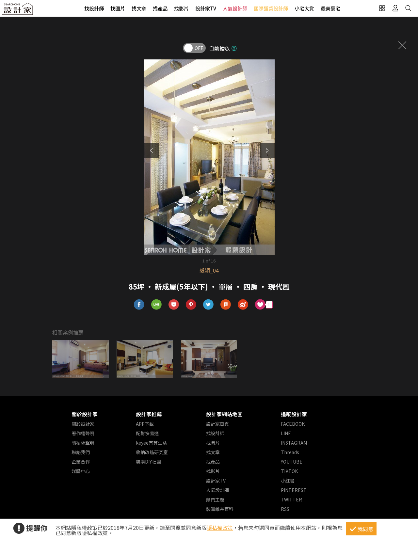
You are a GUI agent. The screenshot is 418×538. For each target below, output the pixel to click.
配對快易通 (147, 433)
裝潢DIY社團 (148, 461)
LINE (286, 433)
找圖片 (117, 8)
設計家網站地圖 (224, 414)
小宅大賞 (304, 8)
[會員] (395, 8)
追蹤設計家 (294, 414)
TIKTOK (289, 471)
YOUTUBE (291, 461)
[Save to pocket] (174, 304)
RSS (285, 509)
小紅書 (288, 480)
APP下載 (145, 423)
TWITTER (291, 499)
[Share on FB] (139, 304)
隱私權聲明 (83, 442)
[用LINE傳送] (156, 304)
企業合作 (81, 461)
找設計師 (94, 8)
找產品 (160, 8)
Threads (290, 452)
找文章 (139, 8)
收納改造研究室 (152, 452)
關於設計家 (85, 414)
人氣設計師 (235, 8)
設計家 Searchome (18, 11)
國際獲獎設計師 (271, 8)
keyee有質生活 (151, 442)
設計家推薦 (149, 414)
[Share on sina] (243, 304)
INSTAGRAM (294, 442)
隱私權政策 (220, 527)
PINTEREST (294, 490)
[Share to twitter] (208, 304)
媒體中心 (81, 471)
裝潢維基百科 (219, 509)
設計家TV (205, 8)
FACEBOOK (293, 423)
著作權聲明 (83, 433)
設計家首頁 (217, 423)
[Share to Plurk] (225, 304)
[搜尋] (408, 8)
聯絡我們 (81, 452)
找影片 (181, 8)
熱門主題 (215, 499)
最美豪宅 (330, 8)
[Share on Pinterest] (191, 304)
